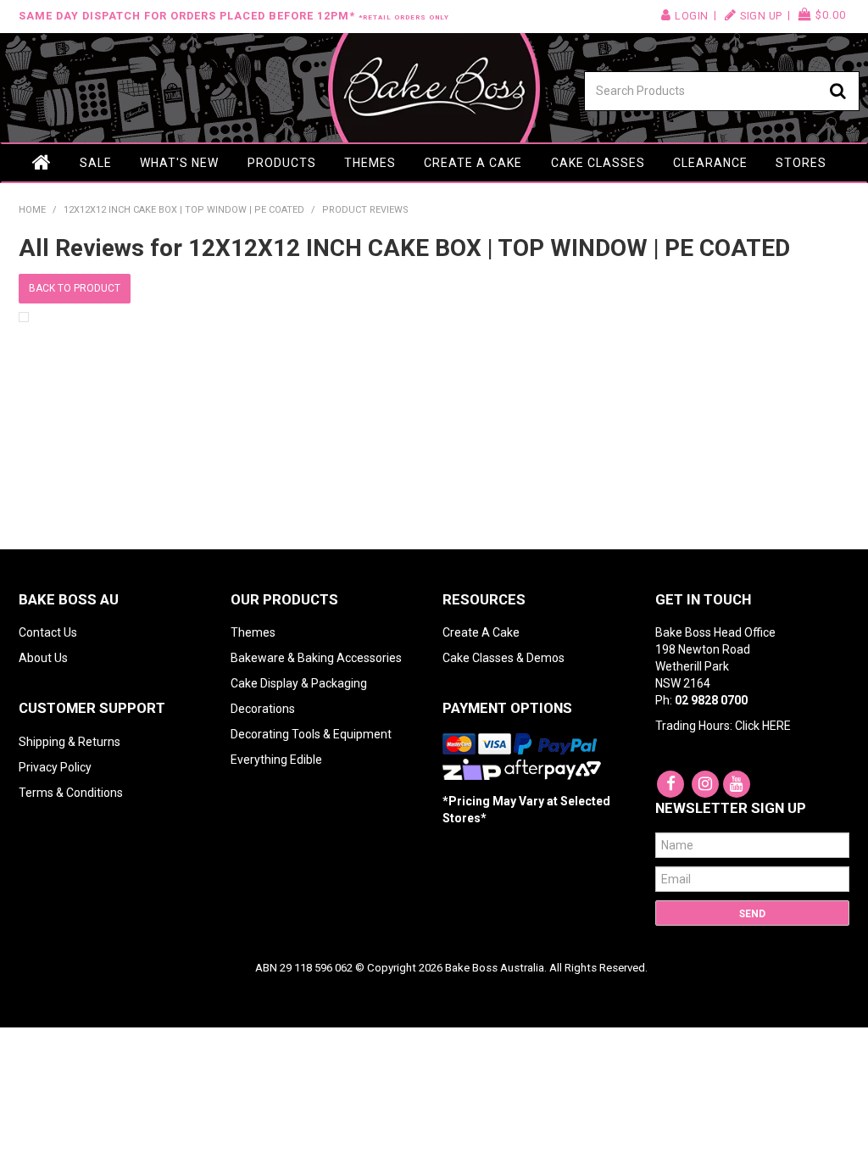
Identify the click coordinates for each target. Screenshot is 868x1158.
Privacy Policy (55, 767)
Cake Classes (598, 163)
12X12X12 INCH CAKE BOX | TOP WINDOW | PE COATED (184, 209)
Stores (801, 163)
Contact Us (48, 632)
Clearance (710, 163)
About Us (43, 658)
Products (282, 163)
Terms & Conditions (71, 792)
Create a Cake (473, 163)
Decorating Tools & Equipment (311, 734)
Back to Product (74, 288)
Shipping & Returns (69, 742)
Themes (370, 163)
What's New (179, 163)
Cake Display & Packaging (299, 683)
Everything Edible (276, 759)
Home (42, 162)
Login (692, 15)
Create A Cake (481, 632)
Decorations (263, 708)
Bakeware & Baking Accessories (316, 658)
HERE (776, 725)
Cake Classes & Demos (503, 658)
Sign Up (761, 15)
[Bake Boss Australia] (434, 87)
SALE (96, 163)
